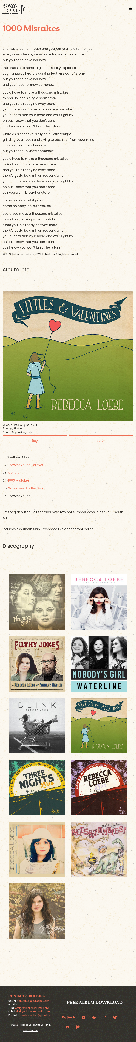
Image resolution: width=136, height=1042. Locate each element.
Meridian (14, 472)
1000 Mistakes (19, 480)
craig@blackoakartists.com (32, 1008)
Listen (101, 440)
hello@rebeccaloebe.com (33, 1001)
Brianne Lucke (30, 1030)
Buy (35, 440)
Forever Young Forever (25, 465)
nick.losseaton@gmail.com (36, 1015)
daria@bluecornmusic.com (33, 1011)
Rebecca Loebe (27, 1024)
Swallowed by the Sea (25, 488)
